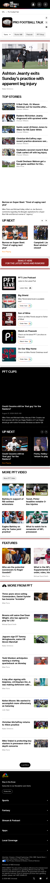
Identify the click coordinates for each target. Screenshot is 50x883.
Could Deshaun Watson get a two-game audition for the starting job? (30, 162)
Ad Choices (14, 859)
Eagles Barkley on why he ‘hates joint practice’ (11, 529)
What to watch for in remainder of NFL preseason (36, 529)
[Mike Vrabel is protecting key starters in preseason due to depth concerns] (41, 743)
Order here (23, 306)
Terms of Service (34, 861)
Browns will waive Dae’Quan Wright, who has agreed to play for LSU (16, 618)
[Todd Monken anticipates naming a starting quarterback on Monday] (41, 661)
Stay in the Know (9, 782)
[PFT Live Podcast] (9, 283)
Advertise (5, 857)
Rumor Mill (18, 35)
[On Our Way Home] (9, 354)
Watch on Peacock (27, 331)
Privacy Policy (23, 859)
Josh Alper (6, 710)
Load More (25, 765)
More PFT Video (9, 478)
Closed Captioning (22, 857)
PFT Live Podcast (27, 277)
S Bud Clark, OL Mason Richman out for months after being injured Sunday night (31, 105)
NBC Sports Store (39, 857)
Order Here (23, 324)
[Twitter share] (46, 22)
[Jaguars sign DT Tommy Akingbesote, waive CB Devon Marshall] (41, 639)
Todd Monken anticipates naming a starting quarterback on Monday (15, 661)
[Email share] (46, 26)
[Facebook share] (46, 17)
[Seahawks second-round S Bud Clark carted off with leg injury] (8, 152)
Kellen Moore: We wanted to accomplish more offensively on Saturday (16, 703)
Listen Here (24, 288)
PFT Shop (40, 35)
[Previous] (42, 220)
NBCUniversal (15, 865)
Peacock (29, 35)
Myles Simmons (7, 89)
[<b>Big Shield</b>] (9, 301)
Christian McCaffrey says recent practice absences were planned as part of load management (31, 140)
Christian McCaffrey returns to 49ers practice (16, 723)
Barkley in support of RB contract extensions (13, 502)
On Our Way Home (27, 349)
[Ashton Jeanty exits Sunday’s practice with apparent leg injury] (25, 56)
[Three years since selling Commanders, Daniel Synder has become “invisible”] (41, 596)
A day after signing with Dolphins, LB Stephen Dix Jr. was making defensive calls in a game (17, 682)
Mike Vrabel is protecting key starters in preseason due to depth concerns (16, 744)
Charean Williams (22, 109)
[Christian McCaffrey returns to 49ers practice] (41, 725)
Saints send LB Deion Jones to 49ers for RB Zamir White (31, 128)
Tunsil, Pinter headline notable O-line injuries (36, 502)
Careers (12, 857)
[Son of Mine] (9, 319)
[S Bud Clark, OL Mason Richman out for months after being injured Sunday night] (8, 106)
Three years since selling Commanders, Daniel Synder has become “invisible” (16, 597)
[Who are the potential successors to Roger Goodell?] (16, 556)
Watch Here (24, 341)
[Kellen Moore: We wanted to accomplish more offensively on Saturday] (41, 703)
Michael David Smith (41, 576)
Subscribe (7, 791)
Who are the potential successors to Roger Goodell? (13, 570)
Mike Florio (20, 166)
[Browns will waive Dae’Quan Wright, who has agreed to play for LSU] (41, 618)
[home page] (11, 4)
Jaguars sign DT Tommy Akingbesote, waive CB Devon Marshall (14, 639)
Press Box (5, 859)
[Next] (46, 220)
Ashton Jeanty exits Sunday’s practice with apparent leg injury (23, 78)
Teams (6, 35)
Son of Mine (24, 313)
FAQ (31, 857)
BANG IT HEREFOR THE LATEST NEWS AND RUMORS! (25, 262)
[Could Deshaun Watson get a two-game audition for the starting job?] (8, 163)
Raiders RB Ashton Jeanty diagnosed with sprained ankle (31, 117)
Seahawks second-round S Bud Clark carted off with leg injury (32, 151)
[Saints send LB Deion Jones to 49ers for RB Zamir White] (8, 129)
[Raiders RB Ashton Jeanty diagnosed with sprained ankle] (8, 118)
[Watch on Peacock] (9, 337)
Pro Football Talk (13, 12)
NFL (3, 12)
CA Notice (23, 861)
